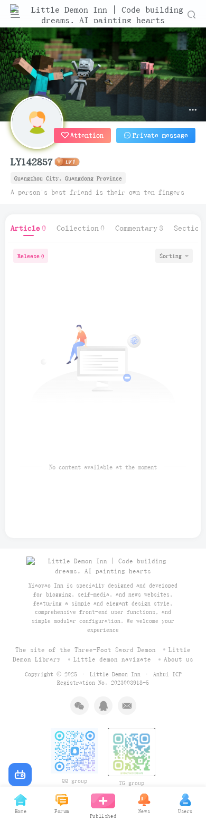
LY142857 (32, 161)
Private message (160, 135)
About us (178, 659)
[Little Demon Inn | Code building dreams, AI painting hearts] (103, 565)
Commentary (139, 228)
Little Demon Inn (115, 674)
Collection (81, 228)
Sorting (171, 255)
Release (30, 255)
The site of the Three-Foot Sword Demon (85, 649)
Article (28, 228)
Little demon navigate (112, 659)
